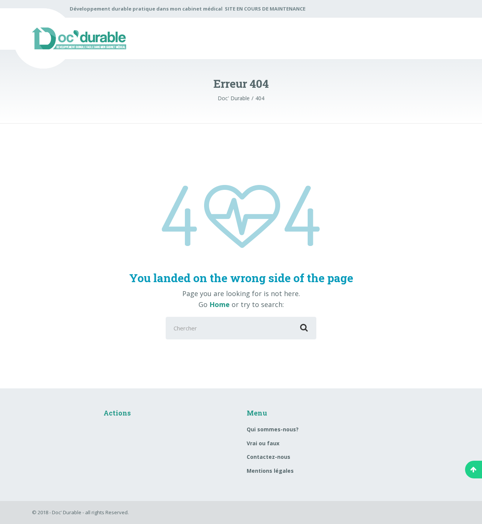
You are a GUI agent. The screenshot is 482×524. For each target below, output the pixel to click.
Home (219, 304)
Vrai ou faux (263, 443)
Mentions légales (270, 470)
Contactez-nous (268, 456)
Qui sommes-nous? (273, 429)
